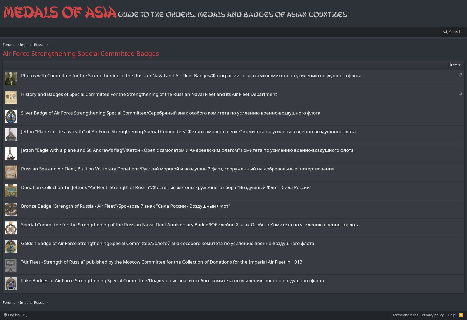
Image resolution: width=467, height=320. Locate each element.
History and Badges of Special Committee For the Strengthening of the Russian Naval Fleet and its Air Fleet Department (149, 94)
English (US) (17, 314)
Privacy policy (433, 314)
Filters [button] (452, 64)
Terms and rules (405, 314)
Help (451, 314)
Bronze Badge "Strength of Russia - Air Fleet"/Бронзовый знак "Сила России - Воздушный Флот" (125, 206)
